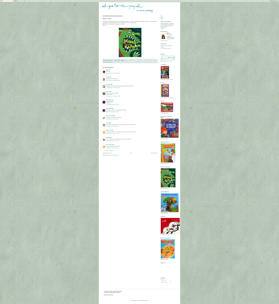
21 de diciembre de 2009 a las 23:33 (113, 80)
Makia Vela (162, 61)
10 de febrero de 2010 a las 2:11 (112, 119)
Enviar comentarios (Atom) (113, 155)
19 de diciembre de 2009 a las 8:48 (113, 73)
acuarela (167, 55)
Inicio (131, 153)
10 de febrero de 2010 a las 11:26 (112, 133)
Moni (169, 33)
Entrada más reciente (107, 153)
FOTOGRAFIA (109, 108)
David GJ (108, 137)
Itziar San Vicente (109, 115)
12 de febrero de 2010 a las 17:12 (112, 140)
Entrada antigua (154, 153)
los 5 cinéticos (171, 60)
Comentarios (165, 282)
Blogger (146, 300)
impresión (164, 60)
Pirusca (107, 122)
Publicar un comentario (109, 150)
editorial (110, 62)
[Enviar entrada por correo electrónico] (115, 60)
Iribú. (107, 69)
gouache (173, 58)
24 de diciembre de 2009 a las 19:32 (113, 87)
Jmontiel (107, 91)
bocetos (172, 55)
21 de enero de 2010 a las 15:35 (112, 104)
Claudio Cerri (108, 130)
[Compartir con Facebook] (122, 60)
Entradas (164, 280)
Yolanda (107, 77)
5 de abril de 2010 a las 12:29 (112, 147)
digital (108, 62)
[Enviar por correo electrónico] (118, 60)
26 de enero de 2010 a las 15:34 (112, 111)
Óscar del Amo (109, 144)
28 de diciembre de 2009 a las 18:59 (113, 96)
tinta (170, 61)
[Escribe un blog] (119, 60)
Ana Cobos (108, 84)
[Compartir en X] (120, 60)
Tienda (167, 61)
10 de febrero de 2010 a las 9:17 (112, 126)
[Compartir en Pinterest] (123, 60)
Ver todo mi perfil (164, 40)
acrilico (162, 55)
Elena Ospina (108, 99)
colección (162, 57)
